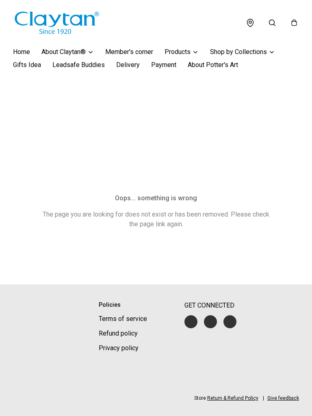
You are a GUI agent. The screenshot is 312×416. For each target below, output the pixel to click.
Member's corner (129, 52)
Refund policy (118, 333)
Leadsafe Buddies (78, 65)
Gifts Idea (27, 65)
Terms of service (123, 319)
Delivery (128, 65)
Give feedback (283, 398)
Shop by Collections (238, 52)
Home (21, 52)
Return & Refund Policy (232, 398)
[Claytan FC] (57, 23)
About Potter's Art (213, 65)
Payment (163, 65)
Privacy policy (119, 348)
